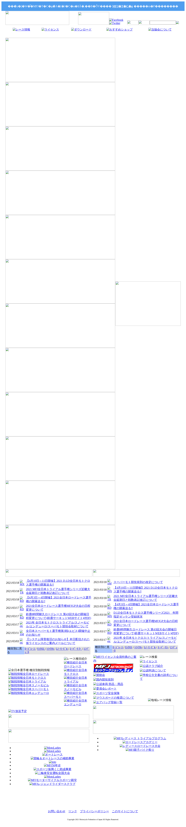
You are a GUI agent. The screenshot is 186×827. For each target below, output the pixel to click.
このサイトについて (125, 811)
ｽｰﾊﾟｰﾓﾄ (163, 647)
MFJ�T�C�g (122, 6)
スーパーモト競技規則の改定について (138, 582)
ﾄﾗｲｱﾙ (50, 648)
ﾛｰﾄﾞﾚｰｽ (30, 648)
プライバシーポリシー (94, 811)
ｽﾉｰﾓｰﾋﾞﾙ (62, 648)
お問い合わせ (56, 811)
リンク (72, 811)
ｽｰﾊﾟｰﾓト (76, 648)
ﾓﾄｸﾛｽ (41, 648)
